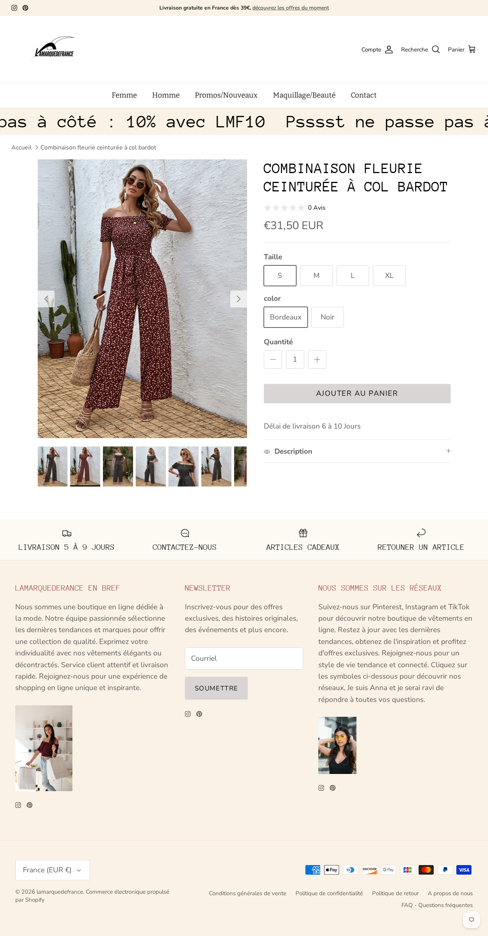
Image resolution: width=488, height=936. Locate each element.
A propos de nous (450, 893)
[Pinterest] (25, 8)
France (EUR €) (47, 870)
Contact (364, 95)
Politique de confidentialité (329, 893)
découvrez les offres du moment (290, 7)
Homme (166, 95)
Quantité (278, 342)
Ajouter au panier (357, 393)
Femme (124, 95)
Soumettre (216, 688)
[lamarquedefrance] (59, 49)
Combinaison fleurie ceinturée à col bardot (98, 147)
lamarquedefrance (60, 892)
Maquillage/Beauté (304, 95)
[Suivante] (238, 299)
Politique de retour (395, 893)
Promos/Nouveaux (226, 95)
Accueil (21, 147)
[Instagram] (14, 8)
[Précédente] (46, 299)
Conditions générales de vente (247, 893)
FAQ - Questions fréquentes (437, 905)
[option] (142, 298)
